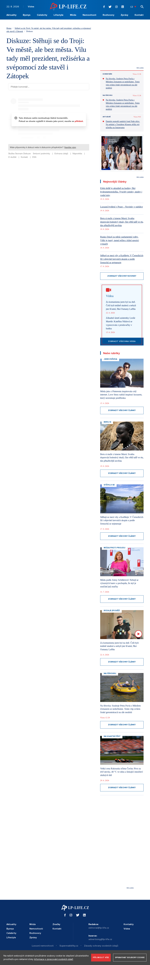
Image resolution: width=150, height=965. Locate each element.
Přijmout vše (101, 957)
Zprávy (124, 15)
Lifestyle (58, 15)
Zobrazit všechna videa (122, 341)
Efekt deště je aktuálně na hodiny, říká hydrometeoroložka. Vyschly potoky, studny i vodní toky (121, 192)
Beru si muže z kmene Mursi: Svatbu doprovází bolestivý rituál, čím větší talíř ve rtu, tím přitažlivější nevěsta (122, 222)
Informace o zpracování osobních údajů (53, 959)
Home (8, 28)
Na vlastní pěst (112, 736)
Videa (31, 6)
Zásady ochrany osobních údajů (101, 945)
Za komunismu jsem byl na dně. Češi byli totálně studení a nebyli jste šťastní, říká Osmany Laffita (121, 305)
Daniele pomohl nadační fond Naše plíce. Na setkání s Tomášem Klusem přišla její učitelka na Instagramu (123, 124)
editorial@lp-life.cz (98, 927)
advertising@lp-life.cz (100, 939)
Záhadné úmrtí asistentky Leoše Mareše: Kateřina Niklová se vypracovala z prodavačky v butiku (120, 323)
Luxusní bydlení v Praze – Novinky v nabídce (121, 206)
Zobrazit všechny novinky (121, 276)
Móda (73, 15)
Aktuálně (107, 117)
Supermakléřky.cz (68, 945)
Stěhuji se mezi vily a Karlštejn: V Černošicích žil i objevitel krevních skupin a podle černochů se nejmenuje (121, 259)
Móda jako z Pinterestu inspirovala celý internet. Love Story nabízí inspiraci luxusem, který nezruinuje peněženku (121, 394)
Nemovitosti (89, 15)
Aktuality (11, 15)
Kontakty (129, 924)
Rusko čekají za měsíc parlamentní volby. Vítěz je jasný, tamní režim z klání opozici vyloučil (119, 240)
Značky (56, 924)
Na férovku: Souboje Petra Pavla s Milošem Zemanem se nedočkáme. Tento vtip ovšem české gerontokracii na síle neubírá (123, 83)
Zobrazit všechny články (122, 410)
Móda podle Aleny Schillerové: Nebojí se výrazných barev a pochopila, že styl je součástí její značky (119, 583)
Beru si (107, 422)
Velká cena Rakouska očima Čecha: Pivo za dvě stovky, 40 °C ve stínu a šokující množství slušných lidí (121, 771)
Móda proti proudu (114, 548)
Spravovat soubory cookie (130, 957)
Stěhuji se (109, 485)
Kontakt (139, 15)
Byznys (26, 15)
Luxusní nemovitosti (43, 945)
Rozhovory (108, 15)
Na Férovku (107, 95)
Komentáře (107, 74)
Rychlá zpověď (112, 610)
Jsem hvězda (110, 359)
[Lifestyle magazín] (68, 6)
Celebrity (42, 15)
